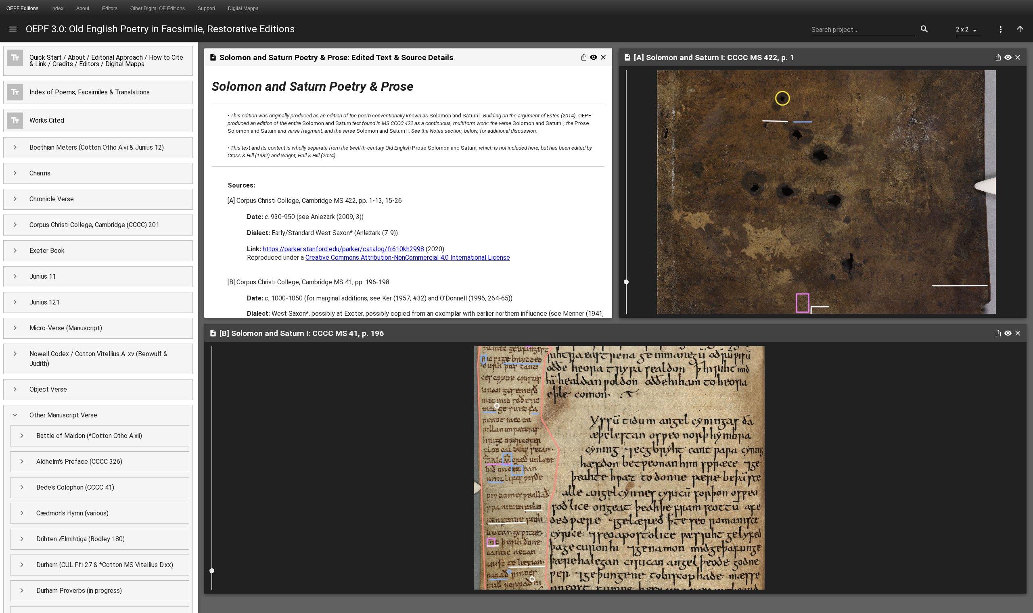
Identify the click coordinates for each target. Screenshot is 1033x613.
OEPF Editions (22, 8)
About (82, 8)
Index (57, 8)
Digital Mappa (243, 8)
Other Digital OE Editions (157, 8)
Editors (109, 8)
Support (206, 8)
